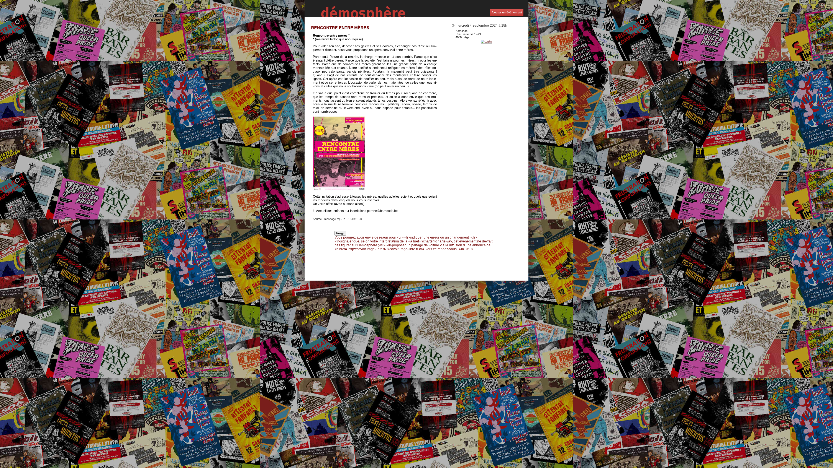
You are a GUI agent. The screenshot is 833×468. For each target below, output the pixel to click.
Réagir (340, 233)
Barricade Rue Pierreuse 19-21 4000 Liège (468, 34)
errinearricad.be (382, 211)
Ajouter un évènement (507, 12)
